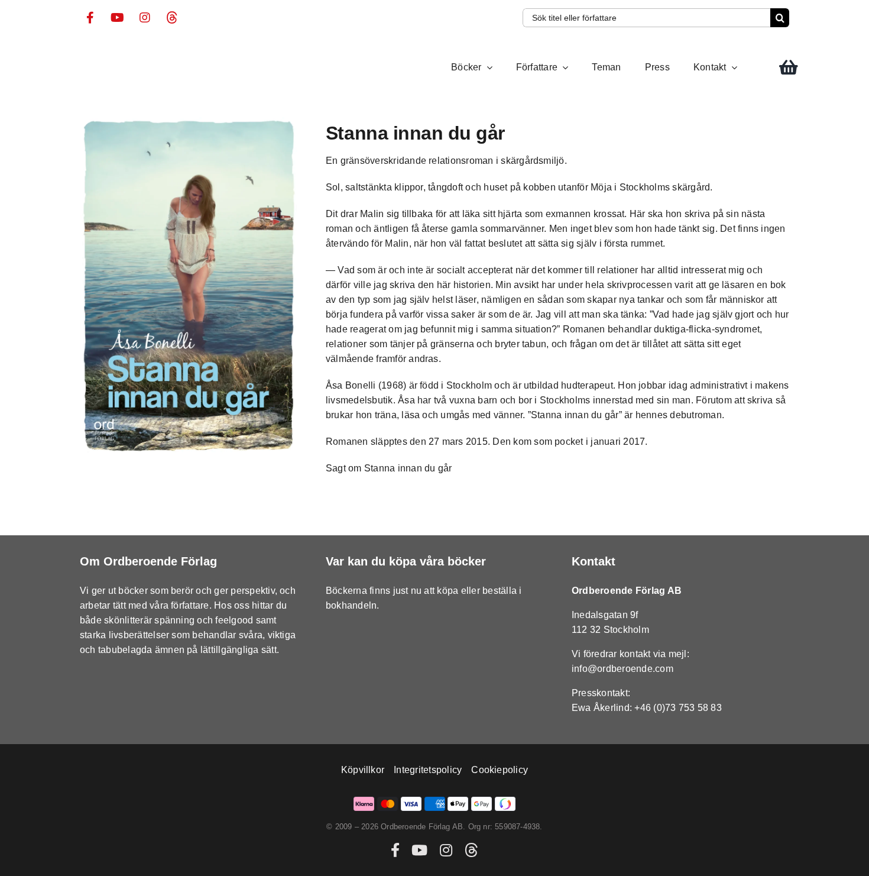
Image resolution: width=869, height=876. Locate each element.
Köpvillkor (362, 770)
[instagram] (144, 17)
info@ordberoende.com (622, 669)
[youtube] (117, 17)
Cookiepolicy (499, 770)
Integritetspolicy (428, 770)
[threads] (172, 17)
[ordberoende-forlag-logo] (102, 50)
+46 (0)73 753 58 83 (678, 708)
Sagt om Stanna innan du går (389, 468)
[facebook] (90, 17)
